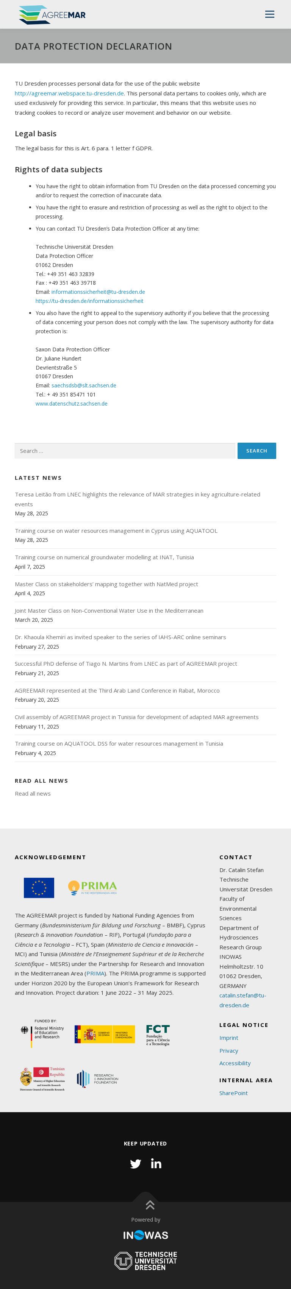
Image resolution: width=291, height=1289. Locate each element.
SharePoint (233, 1093)
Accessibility (235, 1063)
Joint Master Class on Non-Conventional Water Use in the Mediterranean (109, 610)
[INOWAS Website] (145, 1235)
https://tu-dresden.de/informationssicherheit (90, 300)
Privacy (228, 1050)
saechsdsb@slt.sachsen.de (84, 385)
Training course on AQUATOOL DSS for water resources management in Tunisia (119, 743)
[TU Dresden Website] (145, 1261)
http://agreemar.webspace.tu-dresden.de (69, 93)
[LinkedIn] (156, 1164)
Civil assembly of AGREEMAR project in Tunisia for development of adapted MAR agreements (137, 717)
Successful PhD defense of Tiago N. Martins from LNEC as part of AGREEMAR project (126, 663)
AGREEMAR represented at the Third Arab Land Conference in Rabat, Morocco (117, 690)
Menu (269, 14)
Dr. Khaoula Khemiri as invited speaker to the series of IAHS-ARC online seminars (120, 637)
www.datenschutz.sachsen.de (72, 403)
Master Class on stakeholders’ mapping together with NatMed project (106, 584)
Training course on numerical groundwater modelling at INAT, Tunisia (104, 557)
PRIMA (95, 973)
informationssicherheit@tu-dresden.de (98, 291)
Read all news (33, 793)
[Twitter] (135, 1164)
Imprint (228, 1037)
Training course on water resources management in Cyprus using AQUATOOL (116, 530)
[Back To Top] (145, 1201)
